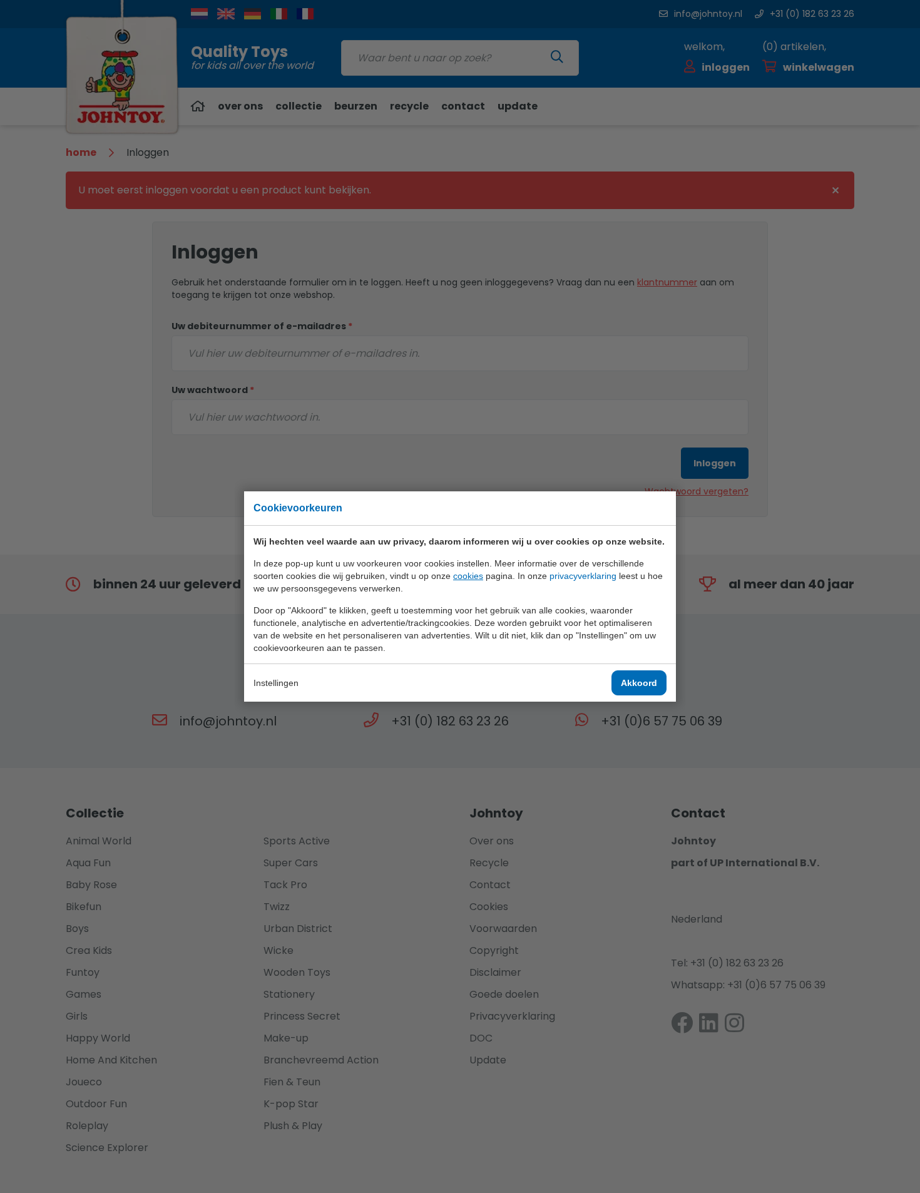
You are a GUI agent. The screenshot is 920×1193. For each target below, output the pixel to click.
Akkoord (639, 683)
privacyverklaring (582, 576)
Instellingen (276, 683)
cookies (468, 576)
